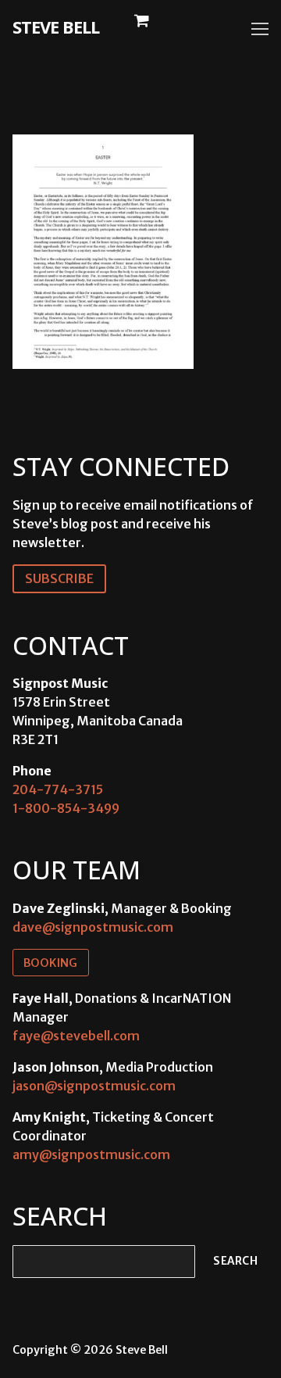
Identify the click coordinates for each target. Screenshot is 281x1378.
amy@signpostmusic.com (91, 1154)
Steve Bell (55, 26)
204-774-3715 (57, 789)
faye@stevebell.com (76, 1035)
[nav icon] (260, 29)
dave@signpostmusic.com (92, 927)
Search (235, 1261)
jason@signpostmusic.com (94, 1085)
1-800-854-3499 (65, 808)
